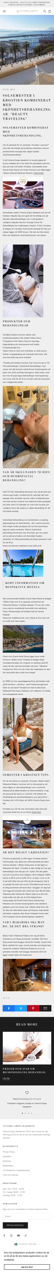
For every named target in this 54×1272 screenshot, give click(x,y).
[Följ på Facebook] (4, 1235)
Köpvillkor (7, 1156)
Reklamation (8, 1165)
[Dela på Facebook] (9, 1008)
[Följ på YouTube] (18, 1235)
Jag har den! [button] (27, 1267)
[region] (27, 1099)
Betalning (7, 1161)
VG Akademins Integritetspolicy (16, 1170)
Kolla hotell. (39, 173)
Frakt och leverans (11, 1175)
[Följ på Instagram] (11, 1235)
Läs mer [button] (20, 1260)
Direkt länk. (36, 812)
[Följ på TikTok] (25, 1235)
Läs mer (6, 1078)
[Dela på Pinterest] (33, 1008)
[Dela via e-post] (45, 1008)
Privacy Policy (9, 1152)
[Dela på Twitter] (21, 1008)
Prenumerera (15, 1225)
